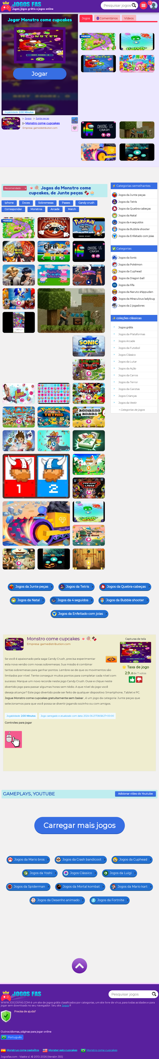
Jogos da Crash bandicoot (81, 859)
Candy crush (86, 202)
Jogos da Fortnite (110, 900)
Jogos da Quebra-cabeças (134, 208)
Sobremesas (45, 202)
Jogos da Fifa (126, 285)
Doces (26, 202)
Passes (66, 202)
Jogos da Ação (127, 368)
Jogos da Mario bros (29, 859)
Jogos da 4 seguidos (130, 222)
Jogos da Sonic (127, 257)
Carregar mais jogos (80, 825)
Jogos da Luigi (121, 873)
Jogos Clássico (127, 354)
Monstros (36, 209)
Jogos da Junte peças (131, 194)
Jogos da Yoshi (41, 873)
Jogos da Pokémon (130, 264)
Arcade (55, 209)
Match (72, 209)
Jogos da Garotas (129, 389)
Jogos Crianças (127, 395)
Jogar (40, 73)
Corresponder (13, 209)
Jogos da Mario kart (133, 886)
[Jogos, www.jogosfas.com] (22, 6)
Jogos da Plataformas (131, 334)
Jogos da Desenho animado (58, 900)
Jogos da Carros (128, 375)
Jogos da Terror (128, 382)
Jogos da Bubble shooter (134, 229)
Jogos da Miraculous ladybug (136, 298)
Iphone (9, 202)
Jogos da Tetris (127, 201)
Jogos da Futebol (129, 348)
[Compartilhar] (74, 120)
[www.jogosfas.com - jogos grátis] (22, 995)
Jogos (86, 18)
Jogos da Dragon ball (131, 278)
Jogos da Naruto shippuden (135, 291)
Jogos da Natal (127, 215)
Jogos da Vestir (127, 402)
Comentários (108, 18)
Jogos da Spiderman (29, 886)
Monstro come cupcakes (102, 1050)
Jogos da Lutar (127, 361)
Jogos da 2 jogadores (131, 305)
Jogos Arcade (126, 341)
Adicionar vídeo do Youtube (135, 793)
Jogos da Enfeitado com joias (136, 236)
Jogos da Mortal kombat (81, 886)
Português (15, 1037)
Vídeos (129, 18)
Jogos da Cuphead (130, 271)
